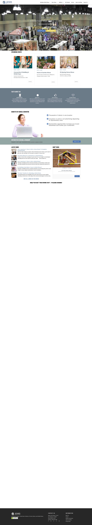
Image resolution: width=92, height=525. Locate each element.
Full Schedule (67, 2)
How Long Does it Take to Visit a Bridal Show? (29, 161)
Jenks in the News (78, 2)
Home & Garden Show (21, 72)
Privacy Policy (68, 521)
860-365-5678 (52, 518)
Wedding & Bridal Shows (44, 2)
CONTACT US (41, 30)
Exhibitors (61, 2)
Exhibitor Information (69, 518)
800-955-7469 (54, 519)
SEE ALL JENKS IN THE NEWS (31, 178)
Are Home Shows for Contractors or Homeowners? (30, 155)
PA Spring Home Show (44, 72)
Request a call (76, 141)
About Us (67, 515)
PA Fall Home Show (67, 170)
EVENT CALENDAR (51, 30)
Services (72, 2)
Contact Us (85, 2)
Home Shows (54, 2)
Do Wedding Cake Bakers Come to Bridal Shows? (30, 167)
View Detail (53, 81)
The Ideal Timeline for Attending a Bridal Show (29, 173)
